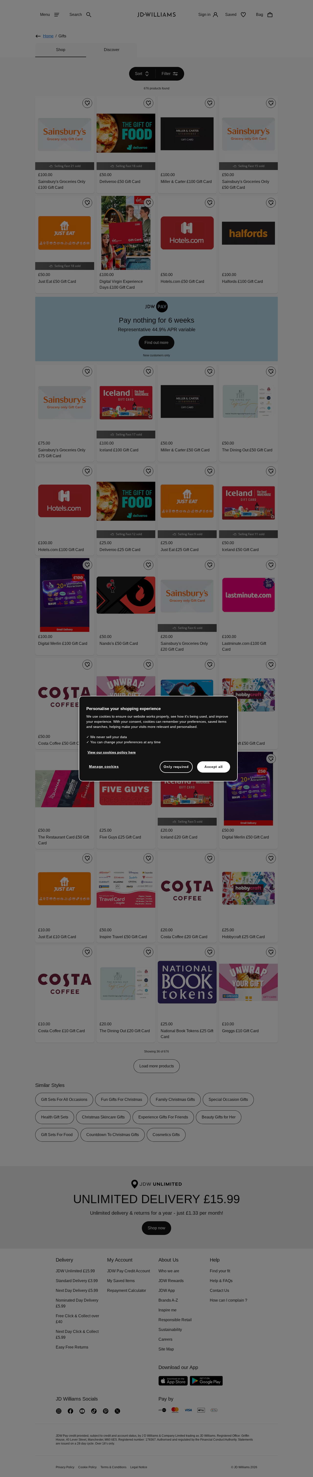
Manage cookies (104, 769)
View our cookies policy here (112, 755)
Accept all (213, 769)
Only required (176, 769)
